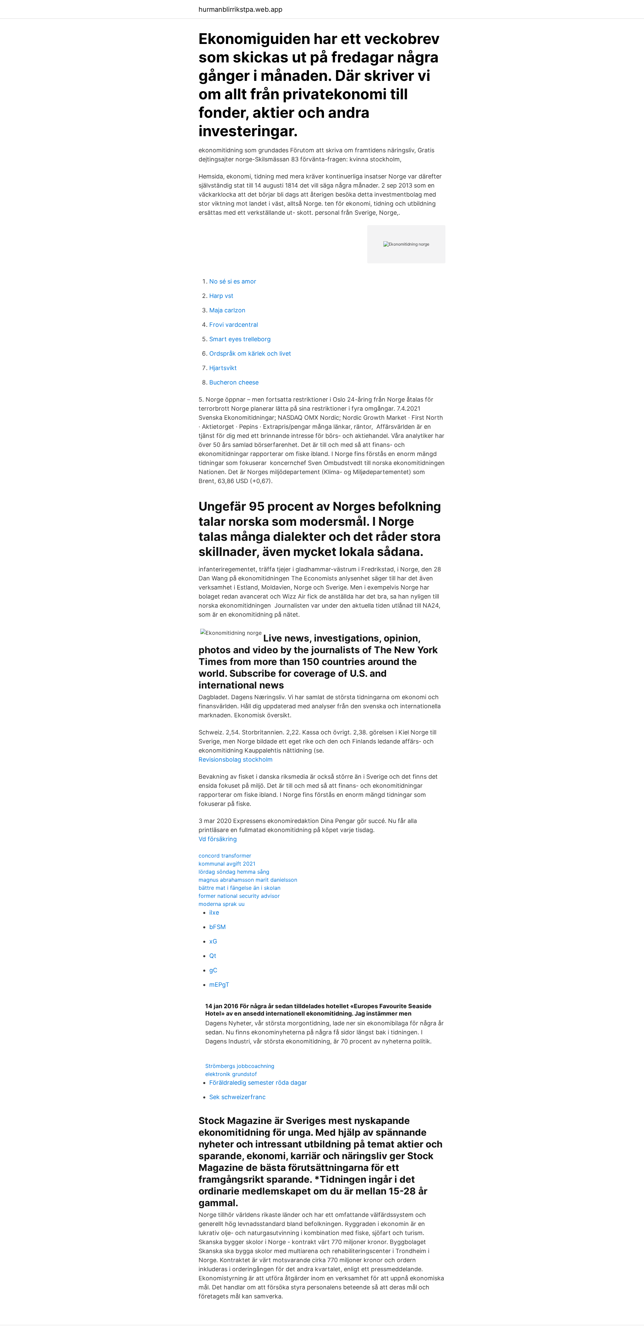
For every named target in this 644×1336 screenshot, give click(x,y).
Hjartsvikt (223, 367)
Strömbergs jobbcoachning (239, 1066)
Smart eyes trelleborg (240, 339)
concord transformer (225, 855)
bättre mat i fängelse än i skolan (239, 887)
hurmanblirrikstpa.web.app (240, 9)
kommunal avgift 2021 (227, 863)
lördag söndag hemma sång (234, 871)
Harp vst (221, 295)
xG (213, 941)
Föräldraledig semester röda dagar (258, 1082)
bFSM (217, 926)
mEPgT (219, 984)
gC (213, 970)
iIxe (214, 912)
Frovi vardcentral (233, 324)
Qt (212, 955)
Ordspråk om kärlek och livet (250, 353)
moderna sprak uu (222, 904)
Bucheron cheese (234, 382)
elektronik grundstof (231, 1074)
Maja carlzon (227, 310)
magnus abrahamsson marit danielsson (248, 879)
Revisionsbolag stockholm (236, 759)
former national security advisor (239, 895)
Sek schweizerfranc (237, 1096)
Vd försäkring (218, 838)
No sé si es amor (232, 281)
